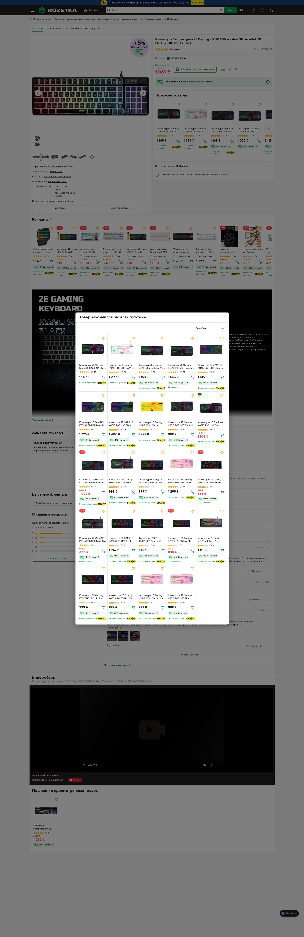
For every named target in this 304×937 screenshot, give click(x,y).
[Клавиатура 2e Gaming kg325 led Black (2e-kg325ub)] (211, 522)
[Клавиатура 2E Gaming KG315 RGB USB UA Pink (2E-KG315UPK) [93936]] (181, 463)
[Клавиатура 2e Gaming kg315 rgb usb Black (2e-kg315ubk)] (152, 349)
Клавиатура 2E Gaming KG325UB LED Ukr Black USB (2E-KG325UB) (180, 540)
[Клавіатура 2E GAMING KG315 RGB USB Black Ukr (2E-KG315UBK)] (211, 349)
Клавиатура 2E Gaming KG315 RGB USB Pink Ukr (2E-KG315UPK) (151, 597)
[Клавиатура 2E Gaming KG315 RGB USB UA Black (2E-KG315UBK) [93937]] (92, 349)
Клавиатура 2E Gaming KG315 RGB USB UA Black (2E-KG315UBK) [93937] (92, 367)
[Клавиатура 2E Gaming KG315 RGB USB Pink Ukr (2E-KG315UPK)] (152, 579)
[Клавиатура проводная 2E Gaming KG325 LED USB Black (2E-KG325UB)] (152, 463)
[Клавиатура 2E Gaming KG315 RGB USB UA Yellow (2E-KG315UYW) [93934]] (152, 406)
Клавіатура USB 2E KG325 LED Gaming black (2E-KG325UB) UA (151, 540)
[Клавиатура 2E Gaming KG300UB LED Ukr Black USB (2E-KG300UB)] (211, 463)
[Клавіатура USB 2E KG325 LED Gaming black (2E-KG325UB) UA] (152, 522)
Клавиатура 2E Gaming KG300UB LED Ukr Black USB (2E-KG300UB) (210, 481)
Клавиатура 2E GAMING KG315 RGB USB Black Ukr (92, 539)
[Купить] (103, 377)
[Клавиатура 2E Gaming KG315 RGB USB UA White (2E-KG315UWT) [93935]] (122, 349)
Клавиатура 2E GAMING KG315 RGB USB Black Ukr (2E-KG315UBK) (211, 424)
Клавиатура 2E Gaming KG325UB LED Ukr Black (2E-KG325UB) (92, 597)
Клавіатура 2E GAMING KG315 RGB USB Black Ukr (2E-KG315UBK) (211, 367)
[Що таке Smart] (101, 383)
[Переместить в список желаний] (103, 338)
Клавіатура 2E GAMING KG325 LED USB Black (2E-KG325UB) (121, 540)
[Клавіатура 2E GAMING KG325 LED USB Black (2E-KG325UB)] (122, 522)
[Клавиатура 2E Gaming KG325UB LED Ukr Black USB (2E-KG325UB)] (181, 522)
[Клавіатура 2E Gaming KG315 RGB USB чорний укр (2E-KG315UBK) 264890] (181, 349)
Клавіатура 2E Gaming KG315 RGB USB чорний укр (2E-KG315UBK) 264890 (180, 367)
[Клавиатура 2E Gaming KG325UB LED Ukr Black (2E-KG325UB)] (92, 579)
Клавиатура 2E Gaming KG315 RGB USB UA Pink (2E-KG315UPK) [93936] (180, 481)
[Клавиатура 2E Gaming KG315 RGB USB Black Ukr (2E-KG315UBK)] (181, 406)
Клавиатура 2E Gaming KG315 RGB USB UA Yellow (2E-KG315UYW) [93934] (151, 424)
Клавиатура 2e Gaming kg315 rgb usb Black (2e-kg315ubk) (151, 367)
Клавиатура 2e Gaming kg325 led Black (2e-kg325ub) (209, 540)
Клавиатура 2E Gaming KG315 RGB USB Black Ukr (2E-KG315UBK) (181, 424)
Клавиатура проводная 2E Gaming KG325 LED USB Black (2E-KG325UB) (151, 481)
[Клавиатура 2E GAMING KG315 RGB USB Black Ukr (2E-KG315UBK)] (211, 406)
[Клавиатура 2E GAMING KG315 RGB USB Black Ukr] (92, 522)
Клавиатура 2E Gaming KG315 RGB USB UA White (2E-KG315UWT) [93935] (122, 367)
